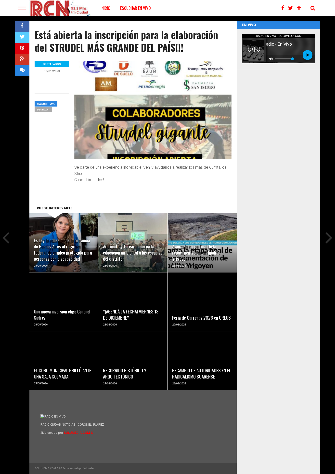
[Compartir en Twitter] (22, 37)
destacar (43, 109)
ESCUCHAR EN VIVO (135, 8)
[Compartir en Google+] (22, 59)
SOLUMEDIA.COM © (78, 432)
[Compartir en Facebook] (22, 26)
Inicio (105, 8)
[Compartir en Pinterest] (22, 48)
